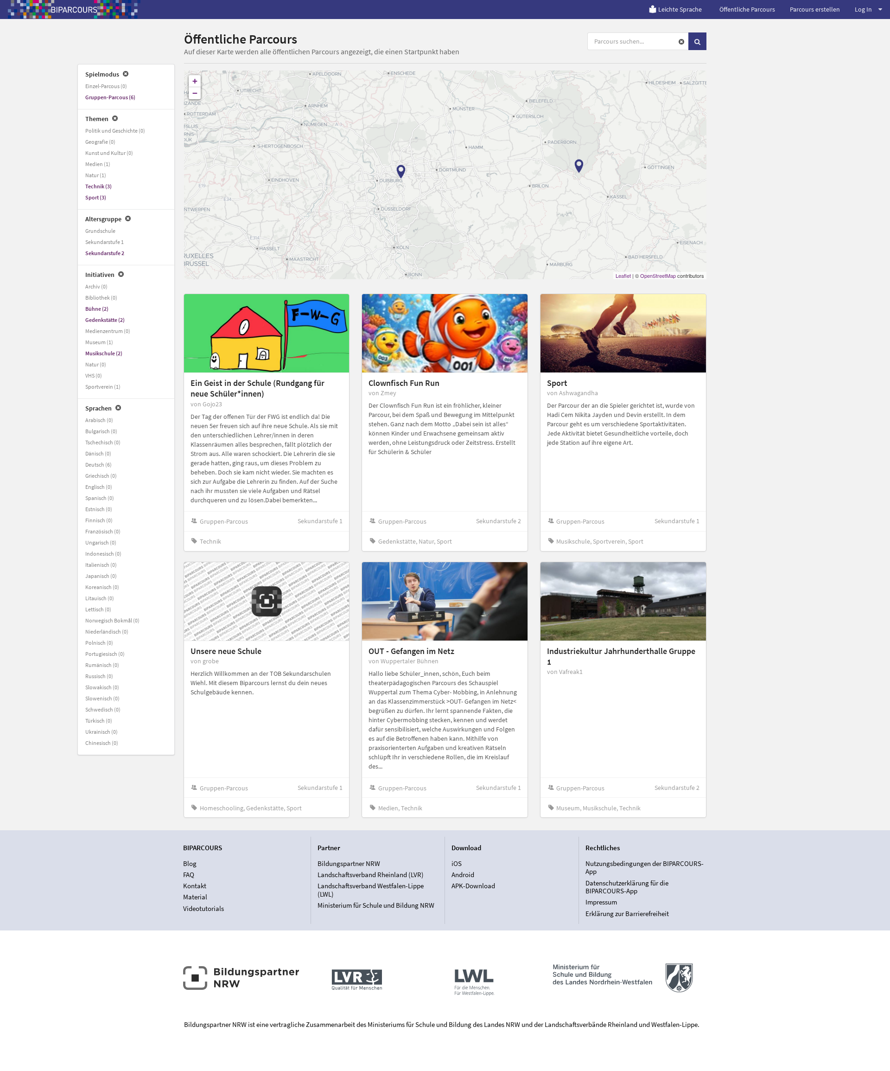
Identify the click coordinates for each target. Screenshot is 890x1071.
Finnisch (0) (99, 520)
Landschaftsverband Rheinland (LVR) (371, 874)
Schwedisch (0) (103, 709)
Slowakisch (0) (102, 687)
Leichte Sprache (680, 9)
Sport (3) (95, 197)
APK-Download (473, 885)
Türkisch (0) (98, 720)
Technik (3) (98, 186)
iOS (456, 863)
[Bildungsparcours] (74, 9)
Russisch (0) (99, 676)
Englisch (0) (98, 486)
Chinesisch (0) (101, 742)
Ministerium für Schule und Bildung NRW (376, 905)
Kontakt (194, 885)
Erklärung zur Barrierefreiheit (627, 913)
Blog (190, 863)
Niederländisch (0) (106, 631)
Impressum (601, 902)
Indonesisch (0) (103, 553)
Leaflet (623, 275)
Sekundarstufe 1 (104, 241)
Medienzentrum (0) (107, 330)
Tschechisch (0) (103, 442)
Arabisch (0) (99, 420)
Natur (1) (95, 175)
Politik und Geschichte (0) (115, 130)
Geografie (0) (100, 141)
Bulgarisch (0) (101, 431)
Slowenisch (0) (102, 698)
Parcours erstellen (815, 9)
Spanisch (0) (99, 497)
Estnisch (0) (98, 509)
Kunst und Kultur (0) (109, 152)
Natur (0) (95, 364)
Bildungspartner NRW (349, 863)
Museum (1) (99, 342)
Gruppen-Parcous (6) (110, 97)
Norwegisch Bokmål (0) (112, 620)
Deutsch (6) (98, 464)
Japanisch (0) (101, 575)
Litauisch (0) (99, 598)
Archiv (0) (96, 286)
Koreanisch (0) (102, 587)
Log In (863, 9)
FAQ (188, 874)
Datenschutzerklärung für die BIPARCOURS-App (626, 887)
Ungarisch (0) (100, 542)
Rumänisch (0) (102, 664)
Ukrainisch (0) (101, 731)
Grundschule (100, 230)
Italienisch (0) (101, 564)
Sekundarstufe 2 (104, 253)
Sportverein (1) (103, 386)
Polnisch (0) (99, 642)
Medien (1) (97, 163)
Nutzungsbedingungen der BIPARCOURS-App (644, 867)
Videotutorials (203, 908)
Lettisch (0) (98, 609)
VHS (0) (93, 375)
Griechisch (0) (101, 475)
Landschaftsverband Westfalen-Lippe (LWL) (371, 889)
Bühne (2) (96, 308)
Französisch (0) (103, 531)
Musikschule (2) (103, 353)
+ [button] (194, 81)
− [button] (194, 93)
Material (195, 896)
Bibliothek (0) (101, 297)
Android (462, 874)
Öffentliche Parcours (747, 9)
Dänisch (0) (98, 453)
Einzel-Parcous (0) (106, 86)
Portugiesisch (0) (105, 653)
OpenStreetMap (658, 275)
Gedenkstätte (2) (105, 319)
